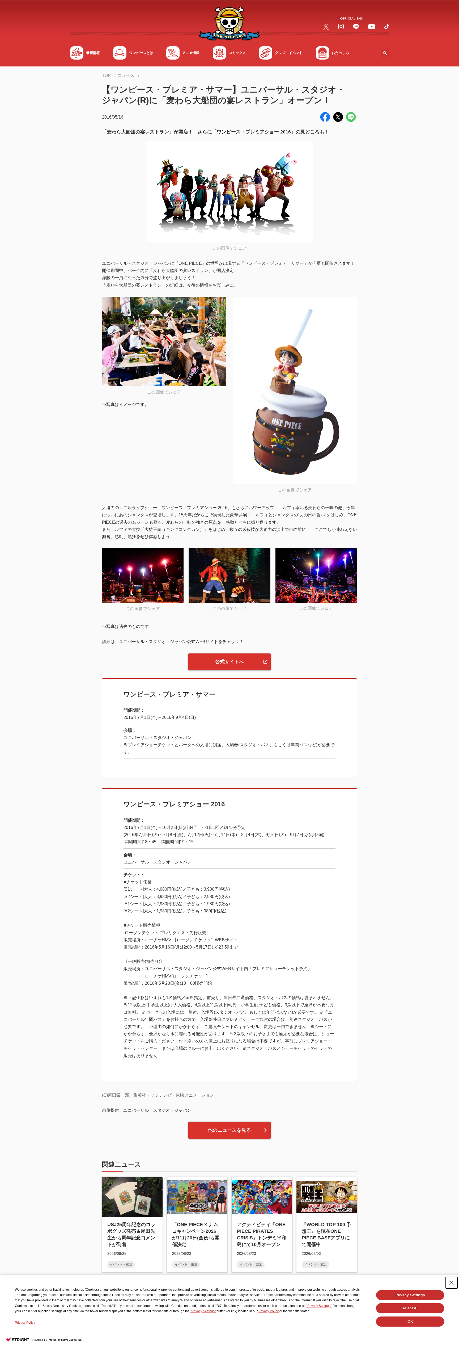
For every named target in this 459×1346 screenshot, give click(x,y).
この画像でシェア (229, 248)
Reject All (410, 1308)
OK (410, 1321)
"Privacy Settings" (319, 1306)
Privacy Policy (268, 1311)
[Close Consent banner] (451, 1283)
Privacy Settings (410, 1295)
